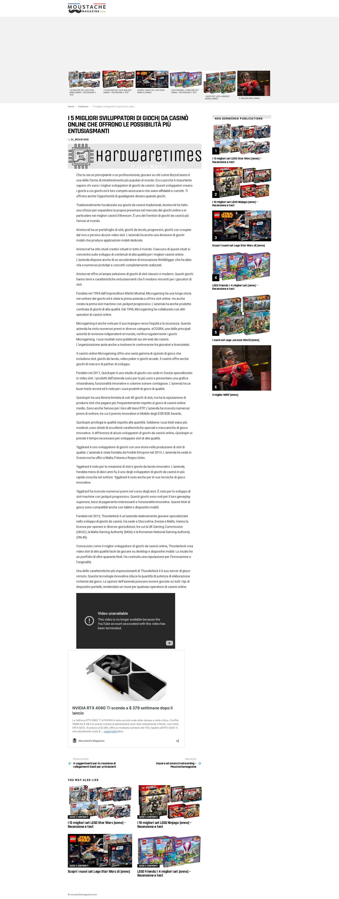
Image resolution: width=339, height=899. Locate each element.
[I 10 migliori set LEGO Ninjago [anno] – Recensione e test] (118, 79)
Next (269, 86)
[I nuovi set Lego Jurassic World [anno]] (219, 82)
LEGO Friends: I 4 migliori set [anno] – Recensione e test (185, 91)
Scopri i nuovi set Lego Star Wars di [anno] (150, 91)
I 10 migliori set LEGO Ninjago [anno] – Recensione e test (117, 91)
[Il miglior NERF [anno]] (253, 83)
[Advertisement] (169, 43)
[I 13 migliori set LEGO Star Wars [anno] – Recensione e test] (84, 79)
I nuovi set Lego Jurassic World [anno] (217, 97)
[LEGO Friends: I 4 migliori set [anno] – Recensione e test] (186, 79)
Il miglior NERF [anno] (249, 98)
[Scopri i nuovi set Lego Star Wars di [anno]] (152, 79)
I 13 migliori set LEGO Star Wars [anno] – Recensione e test (83, 92)
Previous (69, 86)
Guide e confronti (79, 817)
